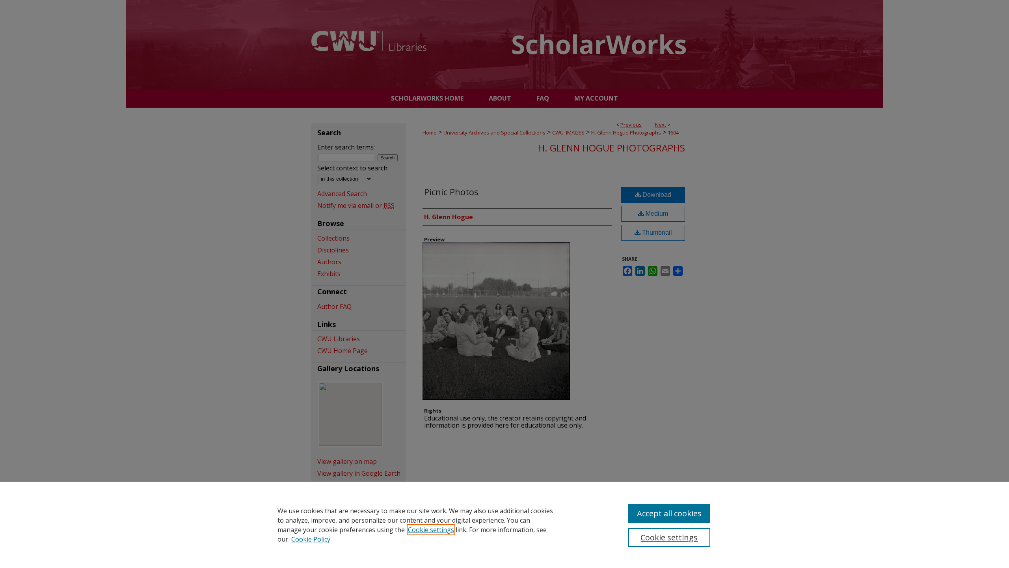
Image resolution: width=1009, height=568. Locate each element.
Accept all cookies (669, 513)
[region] (504, 524)
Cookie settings (431, 529)
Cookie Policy (310, 539)
